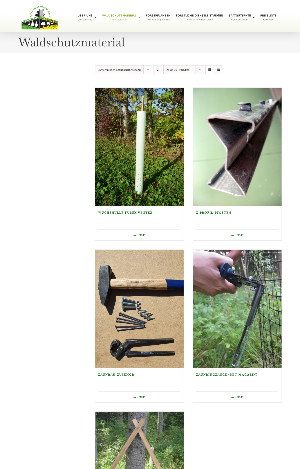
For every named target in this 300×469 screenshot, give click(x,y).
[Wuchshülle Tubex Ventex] (139, 147)
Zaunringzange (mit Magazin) (227, 374)
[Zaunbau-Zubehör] (139, 309)
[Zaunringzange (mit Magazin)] (237, 309)
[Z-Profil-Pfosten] (237, 147)
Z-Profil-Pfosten (213, 213)
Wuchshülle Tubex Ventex (125, 213)
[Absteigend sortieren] (158, 69)
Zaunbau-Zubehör (116, 374)
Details (141, 234)
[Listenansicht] (218, 69)
